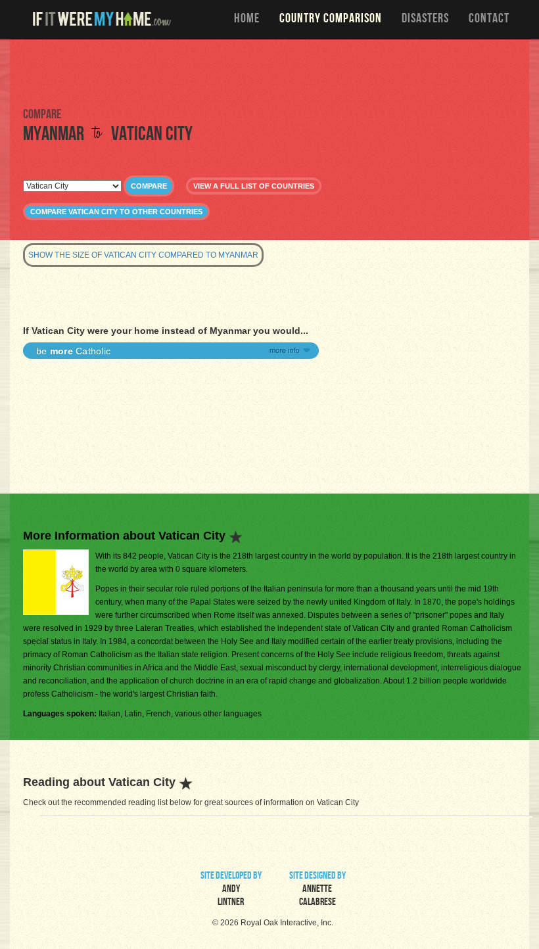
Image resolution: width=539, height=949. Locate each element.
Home (247, 19)
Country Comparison (330, 19)
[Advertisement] (269, 72)
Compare (149, 186)
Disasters (425, 19)
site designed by (317, 889)
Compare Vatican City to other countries (116, 212)
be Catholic (73, 351)
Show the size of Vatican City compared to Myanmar (143, 255)
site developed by (231, 889)
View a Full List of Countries (253, 186)
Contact (489, 19)
